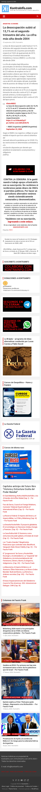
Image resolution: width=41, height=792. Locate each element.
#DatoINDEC (11, 103)
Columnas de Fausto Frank (14, 600)
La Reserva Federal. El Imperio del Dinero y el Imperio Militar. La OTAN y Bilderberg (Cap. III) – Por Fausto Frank (20, 518)
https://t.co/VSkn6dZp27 (16, 120)
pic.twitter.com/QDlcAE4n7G (17, 123)
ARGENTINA (6, 24)
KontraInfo (19, 42)
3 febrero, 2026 (7, 709)
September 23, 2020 (14, 129)
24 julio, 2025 (7, 745)
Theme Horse (12, 789)
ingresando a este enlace (20, 221)
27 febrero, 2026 (8, 672)
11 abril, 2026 (7, 635)
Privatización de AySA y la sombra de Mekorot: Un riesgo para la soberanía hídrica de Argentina (20, 741)
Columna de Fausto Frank (11, 624)
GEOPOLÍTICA (26, 660)
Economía (14, 24)
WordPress (34, 789)
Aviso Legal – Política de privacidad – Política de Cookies (19, 786)
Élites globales (27, 624)
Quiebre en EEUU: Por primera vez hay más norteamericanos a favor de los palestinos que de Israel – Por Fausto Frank (19, 667)
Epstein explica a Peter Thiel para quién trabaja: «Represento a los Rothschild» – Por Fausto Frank (20, 704)
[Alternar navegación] (3, 16)
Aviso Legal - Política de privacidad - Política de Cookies (19, 771)
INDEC (11, 230)
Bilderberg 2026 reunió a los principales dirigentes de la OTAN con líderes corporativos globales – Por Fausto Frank (19, 631)
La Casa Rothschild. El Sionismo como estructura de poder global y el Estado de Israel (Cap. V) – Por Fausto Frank (20, 535)
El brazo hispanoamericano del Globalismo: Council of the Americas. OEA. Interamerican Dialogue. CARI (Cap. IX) (19, 583)
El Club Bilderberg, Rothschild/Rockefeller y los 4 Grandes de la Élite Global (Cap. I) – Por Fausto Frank (20, 498)
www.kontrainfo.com (20, 227)
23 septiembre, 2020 (9, 42)
